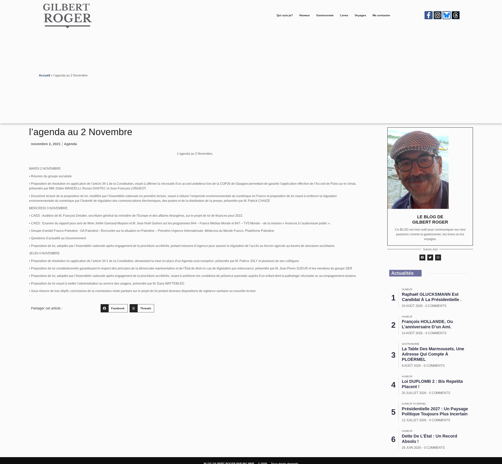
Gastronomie (325, 15)
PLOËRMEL (419, 403)
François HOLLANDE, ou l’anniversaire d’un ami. (427, 324)
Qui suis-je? (285, 15)
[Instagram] (438, 15)
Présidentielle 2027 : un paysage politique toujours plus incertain (435, 411)
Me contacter (381, 15)
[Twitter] (430, 257)
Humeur (304, 15)
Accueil (44, 75)
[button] (114, 308)
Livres (344, 15)
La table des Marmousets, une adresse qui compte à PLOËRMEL (433, 354)
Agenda (70, 144)
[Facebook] (422, 257)
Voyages (360, 15)
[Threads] (456, 15)
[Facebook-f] (429, 15)
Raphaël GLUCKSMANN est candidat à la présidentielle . (431, 297)
